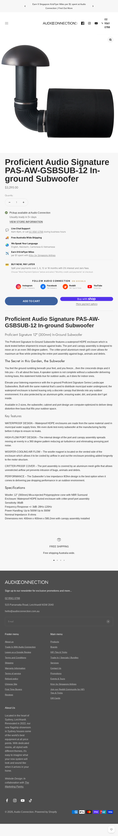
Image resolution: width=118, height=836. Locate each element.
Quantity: (9, 195)
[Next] (93, 6)
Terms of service (13, 673)
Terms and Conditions (15, 657)
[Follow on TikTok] (30, 800)
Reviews (9, 694)
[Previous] (25, 6)
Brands (53, 647)
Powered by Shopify (46, 812)
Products (54, 641)
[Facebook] (82, 23)
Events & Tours (57, 678)
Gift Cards (55, 698)
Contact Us (55, 668)
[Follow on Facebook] (7, 800)
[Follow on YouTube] (23, 800)
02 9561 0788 (36, 231)
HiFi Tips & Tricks (58, 652)
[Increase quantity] (23, 202)
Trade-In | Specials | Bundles (64, 657)
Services (54, 663)
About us (9, 641)
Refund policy (11, 678)
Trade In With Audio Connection (20, 647)
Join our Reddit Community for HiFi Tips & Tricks (67, 691)
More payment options (86, 304)
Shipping (9, 663)
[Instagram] (89, 23)
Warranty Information (15, 668)
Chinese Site (11, 684)
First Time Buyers (13, 689)
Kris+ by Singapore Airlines (42, 255)
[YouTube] (96, 23)
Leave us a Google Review (18, 652)
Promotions (55, 673)
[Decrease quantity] (9, 202)
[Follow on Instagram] (15, 800)
